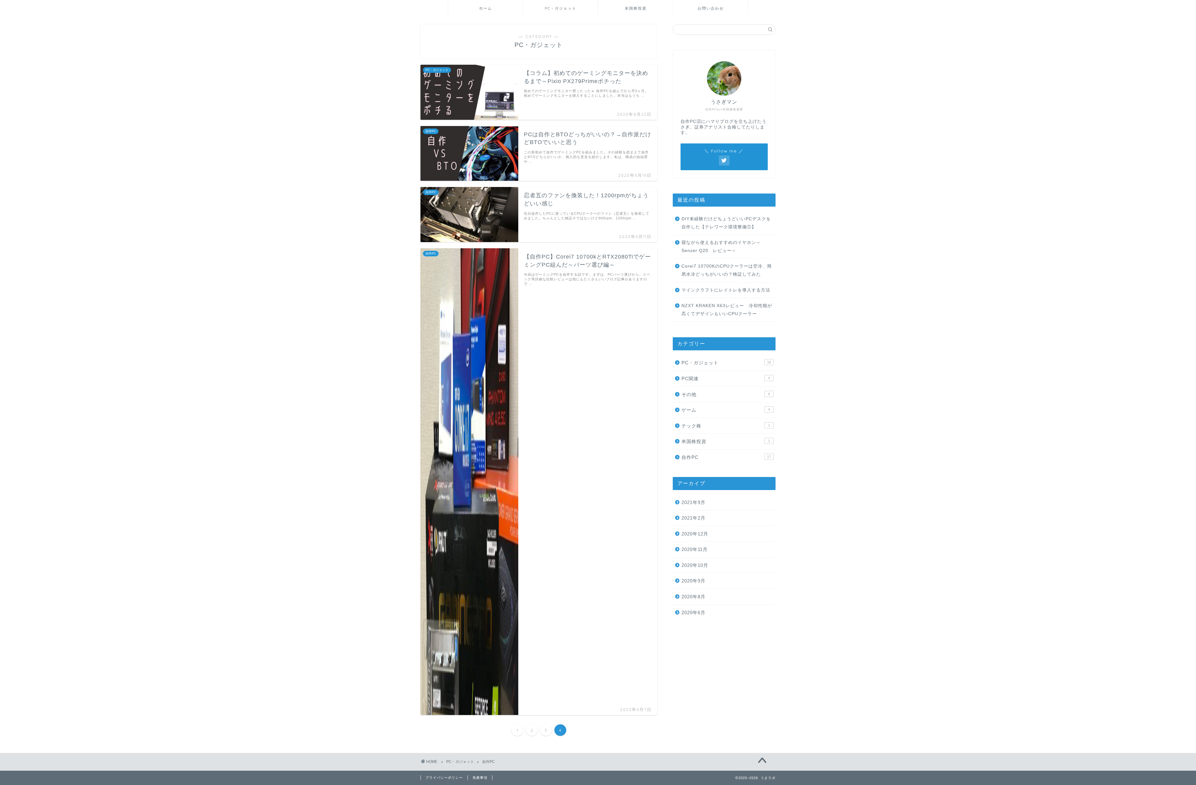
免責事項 (479, 777)
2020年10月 (694, 565)
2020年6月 (693, 612)
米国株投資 (636, 8)
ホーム (485, 8)
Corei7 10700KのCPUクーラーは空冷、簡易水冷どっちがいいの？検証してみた (726, 270)
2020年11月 (694, 549)
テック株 (725, 425)
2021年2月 (693, 518)
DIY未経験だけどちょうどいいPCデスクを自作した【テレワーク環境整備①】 (726, 223)
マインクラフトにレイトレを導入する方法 (725, 290)
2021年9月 (693, 502)
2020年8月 (693, 596)
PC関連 (725, 378)
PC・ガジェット (561, 8)
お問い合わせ (711, 8)
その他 (725, 394)
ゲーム (725, 410)
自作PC (726, 457)
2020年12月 (694, 533)
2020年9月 (693, 580)
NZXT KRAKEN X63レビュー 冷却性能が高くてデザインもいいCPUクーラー (726, 309)
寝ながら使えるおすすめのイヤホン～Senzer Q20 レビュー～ (721, 246)
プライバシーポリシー (444, 777)
